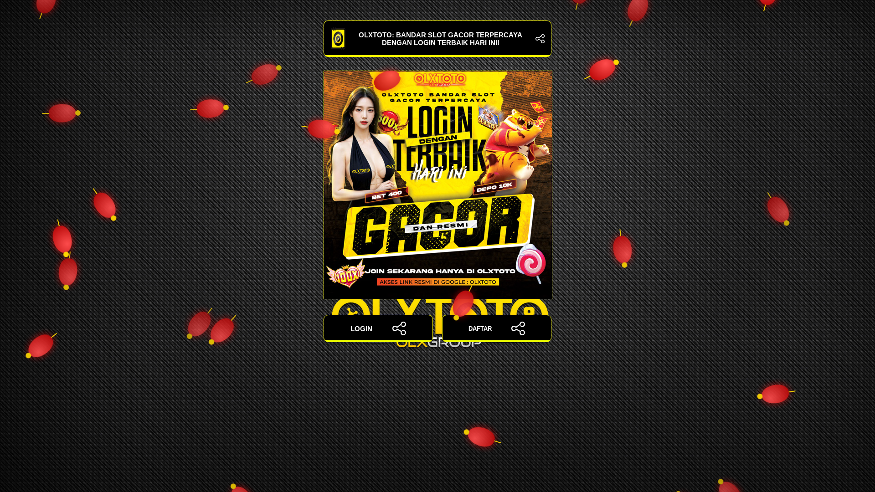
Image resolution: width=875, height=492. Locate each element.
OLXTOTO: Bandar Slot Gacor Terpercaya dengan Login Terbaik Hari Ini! (440, 38)
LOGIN (361, 329)
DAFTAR (480, 328)
